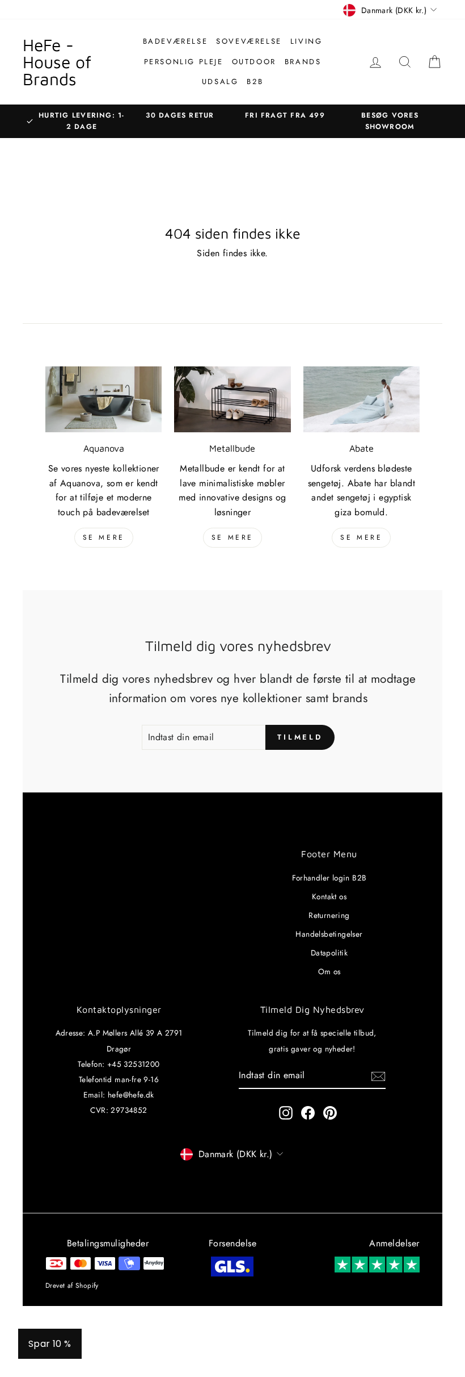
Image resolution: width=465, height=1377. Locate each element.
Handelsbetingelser (328, 934)
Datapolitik (329, 952)
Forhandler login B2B (329, 877)
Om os (329, 971)
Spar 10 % (49, 1343)
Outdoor (254, 61)
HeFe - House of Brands (57, 62)
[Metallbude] (232, 399)
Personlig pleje (183, 61)
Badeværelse (175, 41)
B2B (255, 81)
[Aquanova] (103, 399)
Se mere (104, 537)
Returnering (328, 915)
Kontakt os (329, 896)
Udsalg (220, 81)
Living (306, 41)
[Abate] (361, 399)
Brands (303, 61)
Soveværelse (249, 41)
